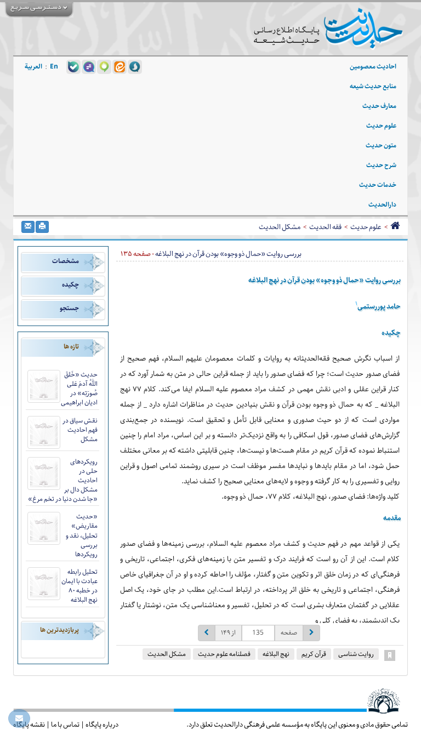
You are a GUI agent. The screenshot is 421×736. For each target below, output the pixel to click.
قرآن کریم (313, 654)
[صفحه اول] (395, 226)
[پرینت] (42, 227)
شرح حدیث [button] (381, 165)
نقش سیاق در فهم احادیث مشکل (80, 429)
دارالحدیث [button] (382, 204)
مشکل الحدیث (279, 226)
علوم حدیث (366, 226)
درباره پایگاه (102, 724)
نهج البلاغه (276, 654)
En (54, 66)
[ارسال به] (28, 227)
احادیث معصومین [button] (373, 66)
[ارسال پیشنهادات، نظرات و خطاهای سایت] (19, 718)
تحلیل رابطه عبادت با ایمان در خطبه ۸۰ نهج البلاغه (79, 586)
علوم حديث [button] (381, 126)
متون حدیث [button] (381, 145)
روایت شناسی (356, 654)
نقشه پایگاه (29, 724)
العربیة (33, 66)
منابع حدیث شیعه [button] (373, 86)
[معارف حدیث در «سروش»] (134, 66)
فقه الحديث (325, 226)
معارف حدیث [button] (379, 106)
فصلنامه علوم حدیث (224, 654)
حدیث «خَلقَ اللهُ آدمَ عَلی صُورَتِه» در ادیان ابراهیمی (79, 388)
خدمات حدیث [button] (377, 185)
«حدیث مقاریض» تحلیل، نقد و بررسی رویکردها (82, 535)
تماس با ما (65, 724)
